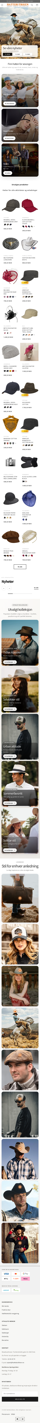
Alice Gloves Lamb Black (29, 478)
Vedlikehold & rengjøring (10, 1313)
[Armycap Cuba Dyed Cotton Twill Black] (32, 335)
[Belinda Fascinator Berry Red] (7, 297)
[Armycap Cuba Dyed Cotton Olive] (26, 335)
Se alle (36, 588)
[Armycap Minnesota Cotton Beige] (23, 297)
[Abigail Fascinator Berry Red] (23, 555)
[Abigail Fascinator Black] (26, 555)
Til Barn (27, 54)
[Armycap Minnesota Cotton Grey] (29, 297)
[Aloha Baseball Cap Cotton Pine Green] (32, 226)
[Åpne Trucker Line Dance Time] (20, 934)
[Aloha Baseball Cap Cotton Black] (23, 226)
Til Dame (17, 54)
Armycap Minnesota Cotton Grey (27, 292)
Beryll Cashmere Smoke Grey (10, 367)
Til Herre (7, 54)
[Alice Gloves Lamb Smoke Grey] (26, 481)
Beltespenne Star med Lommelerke (10, 478)
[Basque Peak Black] (5, 555)
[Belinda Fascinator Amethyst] (5, 297)
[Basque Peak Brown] (7, 555)
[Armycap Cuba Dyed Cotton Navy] (23, 335)
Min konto (5, 1306)
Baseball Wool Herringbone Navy (11, 403)
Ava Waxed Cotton (26, 403)
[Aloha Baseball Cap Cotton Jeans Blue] (29, 226)
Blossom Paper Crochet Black (9, 514)
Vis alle (20, 567)
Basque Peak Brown (8, 552)
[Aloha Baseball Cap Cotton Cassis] (26, 226)
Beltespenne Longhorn (8, 259)
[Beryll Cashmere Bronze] (10, 371)
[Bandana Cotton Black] (5, 443)
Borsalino (5, 1340)
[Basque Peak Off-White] (13, 555)
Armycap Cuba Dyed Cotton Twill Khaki (27, 330)
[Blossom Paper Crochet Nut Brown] (10, 517)
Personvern (6, 1414)
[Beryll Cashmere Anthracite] (5, 371)
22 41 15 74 (11, 1359)
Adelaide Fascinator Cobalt (26, 515)
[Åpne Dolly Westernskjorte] (20, 1243)
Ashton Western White (28, 259)
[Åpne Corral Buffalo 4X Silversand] (20, 970)
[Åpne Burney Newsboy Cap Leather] (20, 1055)
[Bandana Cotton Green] (10, 443)
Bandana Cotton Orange (10, 439)
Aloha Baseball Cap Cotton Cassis (28, 222)
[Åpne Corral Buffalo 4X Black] (20, 1187)
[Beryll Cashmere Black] (7, 371)
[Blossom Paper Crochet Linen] (7, 517)
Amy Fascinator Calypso (28, 367)
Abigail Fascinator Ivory (28, 552)
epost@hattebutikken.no (15, 1362)
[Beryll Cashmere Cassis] (13, 371)
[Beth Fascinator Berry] (5, 333)
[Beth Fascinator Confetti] (10, 333)
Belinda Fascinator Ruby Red (10, 292)
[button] (32, 5)
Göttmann (5, 1329)
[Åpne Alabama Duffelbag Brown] (20, 898)
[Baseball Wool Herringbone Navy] (10, 224)
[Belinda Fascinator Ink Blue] (13, 297)
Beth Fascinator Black (10, 329)
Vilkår (13, 1414)
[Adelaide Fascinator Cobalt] (23, 519)
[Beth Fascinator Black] (7, 333)
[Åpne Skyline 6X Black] (15, 1011)
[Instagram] (23, 1419)
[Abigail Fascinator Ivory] (29, 555)
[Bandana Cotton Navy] (13, 443)
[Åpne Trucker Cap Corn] (20, 1099)
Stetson (4, 1325)
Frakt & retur (6, 1310)
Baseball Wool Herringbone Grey (11, 221)
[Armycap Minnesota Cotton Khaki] (32, 297)
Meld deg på (20, 1399)
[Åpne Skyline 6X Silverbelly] (20, 1148)
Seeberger (5, 1333)
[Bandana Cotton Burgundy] (7, 443)
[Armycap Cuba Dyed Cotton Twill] (29, 335)
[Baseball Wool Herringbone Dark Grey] (5, 224)
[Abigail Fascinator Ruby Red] (32, 555)
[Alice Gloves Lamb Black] (23, 481)
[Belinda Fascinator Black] (10, 297)
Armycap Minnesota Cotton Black (27, 440)
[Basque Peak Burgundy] (10, 555)
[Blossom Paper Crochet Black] (5, 517)
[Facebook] (17, 1419)
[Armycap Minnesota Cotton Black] (26, 297)
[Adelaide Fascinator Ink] (26, 519)
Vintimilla (5, 1336)
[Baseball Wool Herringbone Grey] (7, 224)
